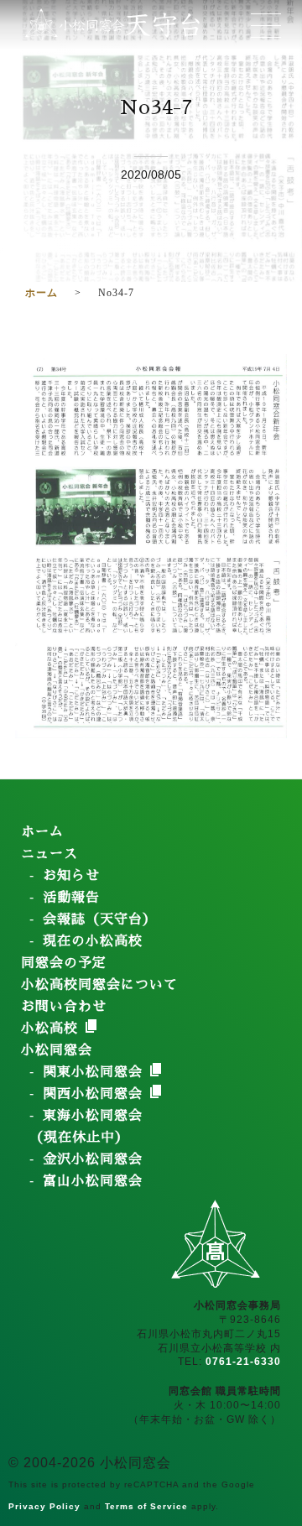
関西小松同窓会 (95, 1094)
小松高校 (52, 1028)
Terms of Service (146, 1506)
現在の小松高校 (93, 941)
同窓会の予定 (64, 963)
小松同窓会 (56, 1050)
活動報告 (71, 897)
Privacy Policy (44, 1506)
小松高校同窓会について (99, 985)
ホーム (42, 832)
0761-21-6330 (243, 1361)
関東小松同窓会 (95, 1072)
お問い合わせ (64, 1006)
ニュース (49, 854)
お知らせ (71, 876)
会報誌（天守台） (100, 919)
